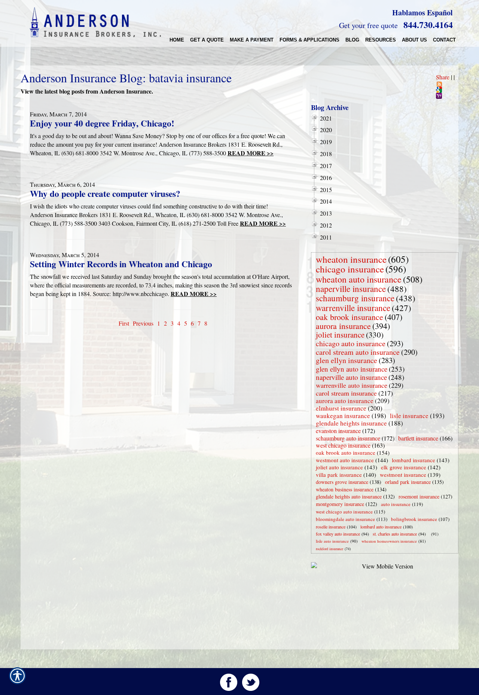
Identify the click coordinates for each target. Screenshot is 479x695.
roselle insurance (330, 527)
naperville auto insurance (351, 377)
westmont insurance (403, 474)
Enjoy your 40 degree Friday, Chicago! (102, 123)
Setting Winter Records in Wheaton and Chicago (121, 263)
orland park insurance (408, 481)
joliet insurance (340, 334)
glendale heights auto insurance (349, 496)
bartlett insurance (418, 438)
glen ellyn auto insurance (351, 369)
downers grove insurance (342, 481)
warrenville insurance (353, 307)
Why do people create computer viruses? (105, 193)
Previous (143, 323)
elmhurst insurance (341, 408)
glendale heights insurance (351, 423)
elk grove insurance (403, 467)
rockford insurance (329, 548)
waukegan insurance (343, 415)
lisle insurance (409, 415)
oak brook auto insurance (345, 452)
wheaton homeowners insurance (389, 541)
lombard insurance (413, 460)
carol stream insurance (346, 392)
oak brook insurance (349, 316)
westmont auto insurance (345, 460)
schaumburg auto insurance (348, 438)
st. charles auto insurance (395, 534)
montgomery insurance (340, 503)
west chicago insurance (343, 445)
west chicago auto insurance (344, 511)
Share (442, 77)
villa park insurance (339, 474)
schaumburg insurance (355, 298)
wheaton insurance (351, 259)
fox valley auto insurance (338, 534)
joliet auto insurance (339, 467)
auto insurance (396, 504)
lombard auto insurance (381, 527)
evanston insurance (338, 431)
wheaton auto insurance (359, 279)
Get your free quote (368, 25)
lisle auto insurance (332, 541)
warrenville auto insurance (351, 385)
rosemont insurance (419, 496)
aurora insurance (343, 325)
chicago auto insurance (350, 343)
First (124, 323)
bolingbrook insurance (414, 519)
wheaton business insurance (344, 489)
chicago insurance (350, 269)
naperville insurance (351, 288)
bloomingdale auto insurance (345, 519)
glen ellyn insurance (346, 360)
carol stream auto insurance (358, 352)
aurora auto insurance (344, 400)
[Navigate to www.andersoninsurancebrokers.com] (429, 533)
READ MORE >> (251, 153)
